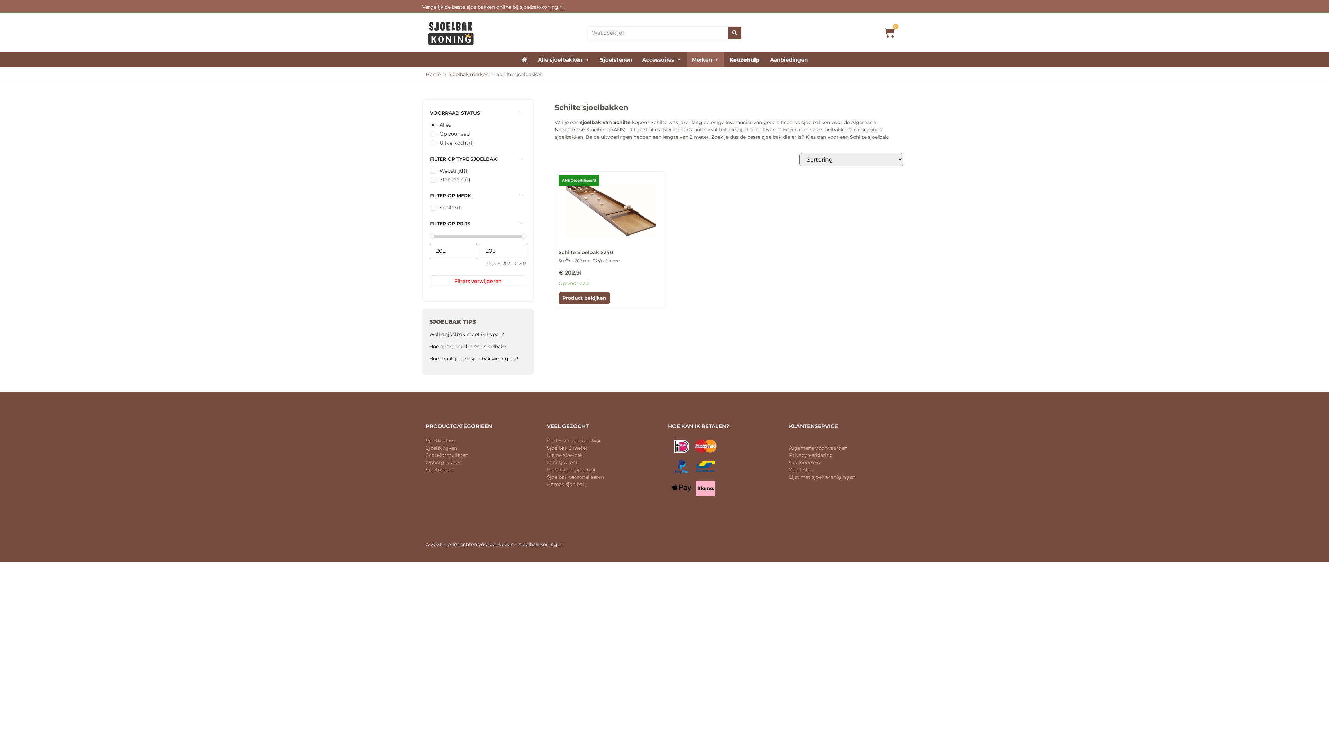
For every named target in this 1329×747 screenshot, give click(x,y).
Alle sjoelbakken (560, 59)
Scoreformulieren (447, 455)
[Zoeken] (734, 33)
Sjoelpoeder (440, 470)
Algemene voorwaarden (818, 448)
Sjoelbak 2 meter (567, 448)
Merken (702, 59)
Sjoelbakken (440, 440)
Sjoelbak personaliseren (575, 477)
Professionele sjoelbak (573, 440)
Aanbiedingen (789, 59)
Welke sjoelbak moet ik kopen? (466, 334)
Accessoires (658, 59)
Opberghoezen (444, 462)
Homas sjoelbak (566, 484)
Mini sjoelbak (562, 462)
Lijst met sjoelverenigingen (822, 477)
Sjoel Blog (801, 470)
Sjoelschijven (441, 448)
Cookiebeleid (804, 462)
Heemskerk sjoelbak (571, 470)
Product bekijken (584, 298)
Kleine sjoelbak (565, 455)
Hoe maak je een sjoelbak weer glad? (473, 359)
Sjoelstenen (616, 59)
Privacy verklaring (811, 455)
